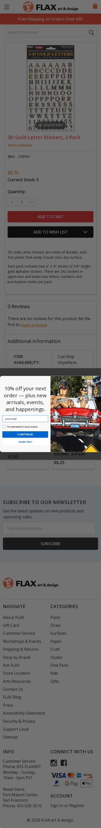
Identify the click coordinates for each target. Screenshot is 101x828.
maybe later (25, 441)
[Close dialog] (97, 380)
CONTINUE (25, 434)
